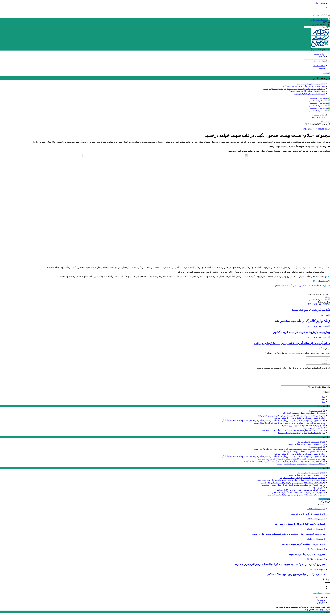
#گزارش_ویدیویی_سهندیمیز (313, 428)
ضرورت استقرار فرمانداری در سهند (309, 93)
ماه (323, 401)
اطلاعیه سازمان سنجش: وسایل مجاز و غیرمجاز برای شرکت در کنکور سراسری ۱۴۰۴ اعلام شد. (284, 461)
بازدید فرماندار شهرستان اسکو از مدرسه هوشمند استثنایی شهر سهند (296, 495)
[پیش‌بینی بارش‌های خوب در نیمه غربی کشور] (319, 326)
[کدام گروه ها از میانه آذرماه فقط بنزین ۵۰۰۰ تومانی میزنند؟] (319, 337)
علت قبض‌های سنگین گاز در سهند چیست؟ (307, 91)
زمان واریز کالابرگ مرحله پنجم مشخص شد (302, 320)
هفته (323, 399)
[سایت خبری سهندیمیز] (320, 19)
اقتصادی (312, 285)
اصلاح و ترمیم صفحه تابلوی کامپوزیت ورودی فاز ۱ (303, 425)
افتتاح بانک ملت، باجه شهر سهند (311, 442)
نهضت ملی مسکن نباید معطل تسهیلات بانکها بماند (304, 413)
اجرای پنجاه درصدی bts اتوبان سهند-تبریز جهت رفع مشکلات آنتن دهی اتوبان (293, 482)
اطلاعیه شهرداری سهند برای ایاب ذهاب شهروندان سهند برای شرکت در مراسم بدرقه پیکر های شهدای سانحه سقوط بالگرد (273, 420)
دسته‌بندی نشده (318, 117)
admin (327, 297)
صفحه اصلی (319, 3)
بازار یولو (321, 602)
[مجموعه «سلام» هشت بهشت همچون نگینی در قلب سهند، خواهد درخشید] (316, 129)
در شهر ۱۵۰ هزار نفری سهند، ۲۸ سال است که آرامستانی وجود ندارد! (295, 492)
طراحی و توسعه (323, 609)
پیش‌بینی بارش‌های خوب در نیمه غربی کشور (301, 332)
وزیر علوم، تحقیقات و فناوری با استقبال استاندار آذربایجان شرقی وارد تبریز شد (291, 415)
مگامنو (322, 56)
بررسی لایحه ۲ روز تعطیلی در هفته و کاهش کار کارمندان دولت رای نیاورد (293, 430)
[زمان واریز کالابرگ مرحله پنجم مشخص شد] (322, 315)
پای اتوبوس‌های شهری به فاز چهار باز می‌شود (306, 444)
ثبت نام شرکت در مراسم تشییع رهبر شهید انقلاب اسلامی (296, 574)
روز (323, 397)
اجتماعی (318, 285)
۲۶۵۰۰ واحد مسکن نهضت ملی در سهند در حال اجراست (301, 464)
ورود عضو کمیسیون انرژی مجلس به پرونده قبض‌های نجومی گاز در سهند (294, 89)
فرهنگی (293, 285)
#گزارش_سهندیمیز (317, 410)
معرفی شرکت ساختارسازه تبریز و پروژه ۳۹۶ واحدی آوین (300, 490)
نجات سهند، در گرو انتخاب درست (311, 84)
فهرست (326, 72)
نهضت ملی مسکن (282, 285)
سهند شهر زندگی (302, 285)
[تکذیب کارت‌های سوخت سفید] (319, 304)
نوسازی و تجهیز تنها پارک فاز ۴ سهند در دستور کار (304, 86)
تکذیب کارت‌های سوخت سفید (310, 309)
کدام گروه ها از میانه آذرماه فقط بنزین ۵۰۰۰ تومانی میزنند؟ (292, 343)
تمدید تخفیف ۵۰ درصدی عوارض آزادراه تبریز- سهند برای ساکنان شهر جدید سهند (291, 480)
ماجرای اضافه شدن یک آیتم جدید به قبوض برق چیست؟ (301, 433)
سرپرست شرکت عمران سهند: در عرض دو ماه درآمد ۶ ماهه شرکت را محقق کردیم (289, 423)
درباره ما (321, 600)
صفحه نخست (319, 54)
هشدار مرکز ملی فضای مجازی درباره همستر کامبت (302, 478)
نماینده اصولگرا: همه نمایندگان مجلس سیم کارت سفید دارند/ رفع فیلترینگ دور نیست (289, 449)
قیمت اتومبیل (324, 499)
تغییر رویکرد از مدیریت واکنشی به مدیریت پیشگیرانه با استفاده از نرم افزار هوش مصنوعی (279, 564)
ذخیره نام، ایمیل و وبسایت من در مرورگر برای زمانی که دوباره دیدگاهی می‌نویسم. (292, 368)
